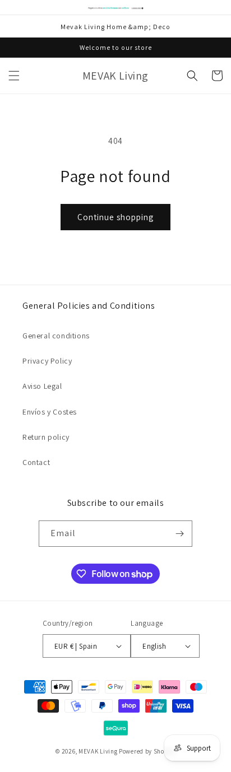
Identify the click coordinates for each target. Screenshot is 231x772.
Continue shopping (115, 217)
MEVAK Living (97, 751)
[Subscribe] (179, 533)
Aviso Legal (42, 386)
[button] (14, 75)
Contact (36, 462)
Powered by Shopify (147, 751)
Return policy (46, 437)
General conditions (56, 336)
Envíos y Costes (49, 412)
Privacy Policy (47, 361)
